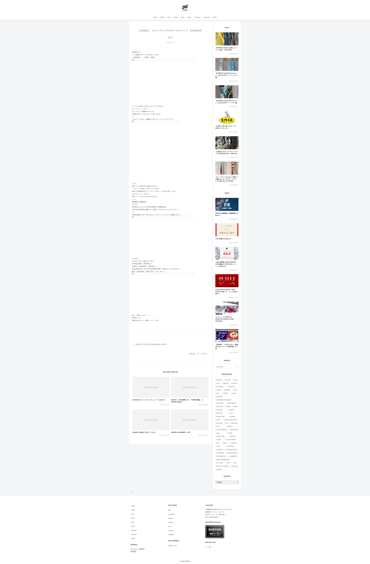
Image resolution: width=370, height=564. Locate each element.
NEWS (133, 518)
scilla (169, 526)
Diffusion (170, 518)
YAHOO (133, 538)
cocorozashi (171, 514)
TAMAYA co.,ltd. (172, 545)
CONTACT (134, 530)
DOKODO (171, 522)
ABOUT (133, 526)
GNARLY (170, 37)
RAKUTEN (134, 534)
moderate (171, 530)
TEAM (132, 522)
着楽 (169, 510)
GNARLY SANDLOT (139, 202)
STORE (133, 510)
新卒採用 (133, 551)
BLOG (132, 514)
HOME (133, 506)
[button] (237, 367)
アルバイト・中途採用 (137, 549)
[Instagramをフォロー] (209, 547)
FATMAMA (171, 534)
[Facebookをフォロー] (206, 547)
